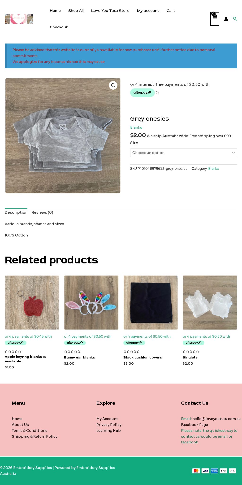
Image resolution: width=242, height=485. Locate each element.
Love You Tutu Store (110, 10)
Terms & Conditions (29, 430)
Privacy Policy (108, 424)
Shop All (76, 10)
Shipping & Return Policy (34, 436)
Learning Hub (108, 430)
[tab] (16, 213)
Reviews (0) (42, 212)
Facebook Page (194, 424)
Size (134, 143)
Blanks (136, 127)
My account (148, 10)
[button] (113, 85)
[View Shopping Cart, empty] (214, 19)
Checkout (59, 27)
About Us (20, 424)
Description (16, 212)
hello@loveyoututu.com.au (216, 418)
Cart (171, 10)
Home (55, 10)
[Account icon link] (226, 19)
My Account (107, 418)
